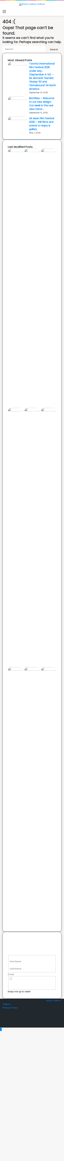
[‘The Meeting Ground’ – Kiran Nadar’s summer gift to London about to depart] (48, 151)
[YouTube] (3, 1018)
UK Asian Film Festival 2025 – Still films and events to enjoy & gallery (41, 124)
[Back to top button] (1, 1029)
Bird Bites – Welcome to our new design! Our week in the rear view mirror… (41, 103)
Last (12, 965)
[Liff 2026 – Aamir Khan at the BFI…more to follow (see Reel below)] (15, 669)
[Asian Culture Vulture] (32, 4)
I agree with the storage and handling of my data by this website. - (32, 982)
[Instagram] (3, 1022)
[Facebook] (3, 1011)
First (12, 957)
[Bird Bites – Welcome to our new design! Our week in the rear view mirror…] (17, 99)
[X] (3, 1015)
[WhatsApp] (3, 1025)
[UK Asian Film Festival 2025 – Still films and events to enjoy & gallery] (17, 119)
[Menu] (4, 11)
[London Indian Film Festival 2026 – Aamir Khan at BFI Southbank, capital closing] (48, 669)
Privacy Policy (10, 1007)
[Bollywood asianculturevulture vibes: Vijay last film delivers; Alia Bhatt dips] (32, 410)
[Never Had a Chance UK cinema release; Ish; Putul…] (15, 410)
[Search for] (59, 11)
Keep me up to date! (19, 991)
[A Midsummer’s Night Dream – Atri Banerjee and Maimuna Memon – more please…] (32, 669)
